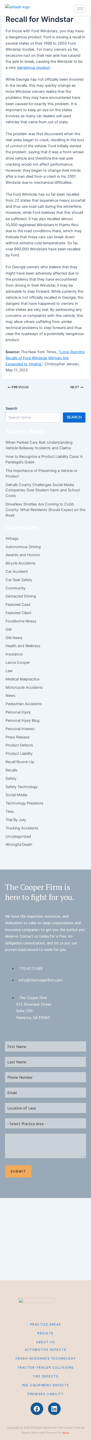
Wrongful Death (19, 844)
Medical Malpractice (22, 679)
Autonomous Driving (23, 547)
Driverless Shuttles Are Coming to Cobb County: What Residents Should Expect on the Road (45, 510)
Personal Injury (18, 712)
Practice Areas (45, 1324)
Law (9, 671)
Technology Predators (24, 803)
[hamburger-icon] (80, 8)
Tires (10, 811)
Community (16, 588)
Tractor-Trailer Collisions (45, 1367)
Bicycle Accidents (21, 563)
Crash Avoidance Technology (45, 1358)
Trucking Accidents (22, 828)
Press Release (17, 737)
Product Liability (19, 753)
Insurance (14, 654)
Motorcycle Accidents (24, 687)
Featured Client (18, 613)
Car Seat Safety (19, 580)
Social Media (16, 795)
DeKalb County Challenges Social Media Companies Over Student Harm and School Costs (43, 490)
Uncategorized (18, 836)
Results (45, 1333)
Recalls (11, 770)
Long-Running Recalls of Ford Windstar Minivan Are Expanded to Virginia (45, 358)
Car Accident (17, 571)
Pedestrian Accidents (24, 704)
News (10, 695)
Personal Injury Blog (22, 720)
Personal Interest (20, 729)
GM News (14, 638)
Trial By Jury (16, 820)
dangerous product (33, 67)
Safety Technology (22, 787)
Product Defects (19, 745)
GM (9, 629)
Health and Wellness (23, 646)
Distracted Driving (21, 596)
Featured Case (18, 604)
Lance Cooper (18, 662)
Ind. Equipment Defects (45, 1385)
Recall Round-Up (20, 762)
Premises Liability (45, 1394)
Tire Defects (45, 1376)
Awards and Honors (23, 555)
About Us (45, 1342)
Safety (11, 778)
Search (11, 408)
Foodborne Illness (21, 621)
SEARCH (74, 417)
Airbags (12, 538)
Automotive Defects (45, 1350)
